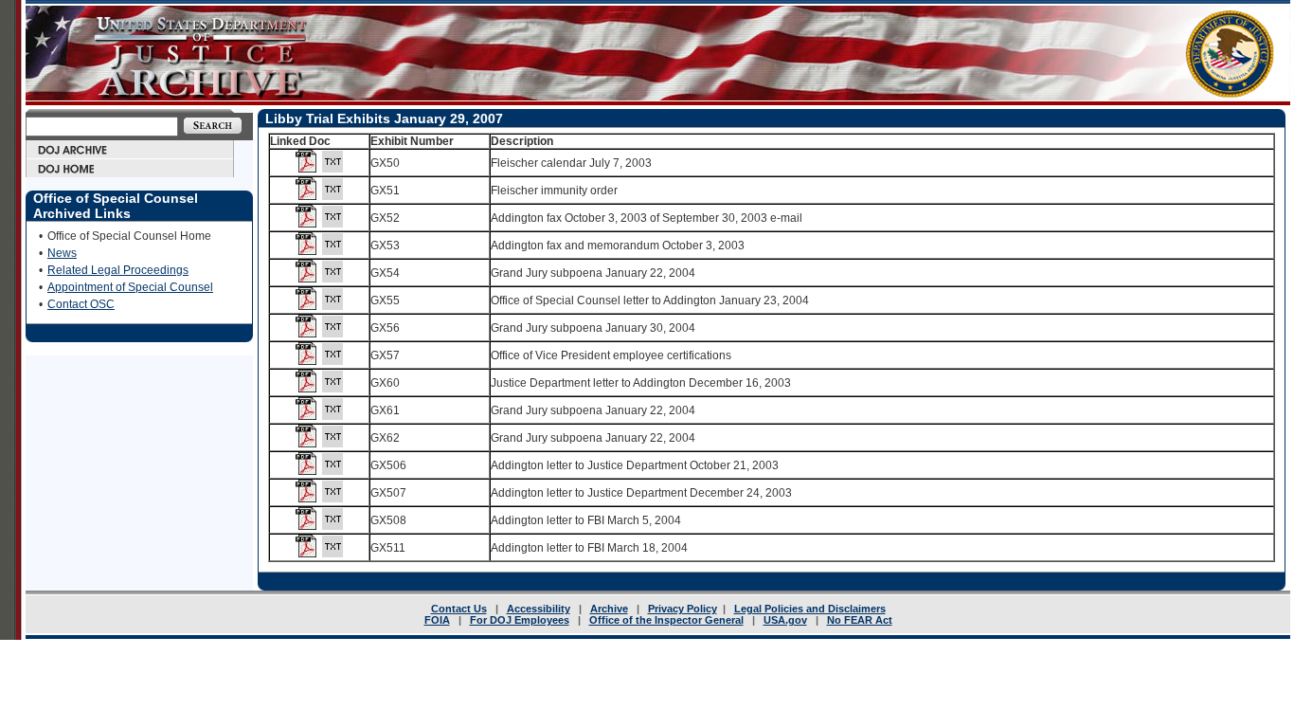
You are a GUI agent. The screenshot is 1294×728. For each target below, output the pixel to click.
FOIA (437, 620)
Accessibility (538, 608)
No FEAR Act (859, 620)
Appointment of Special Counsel (130, 287)
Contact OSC (81, 304)
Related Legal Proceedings (118, 270)
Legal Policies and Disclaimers (810, 608)
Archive (609, 608)
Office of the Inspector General (666, 620)
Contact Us (459, 608)
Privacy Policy (682, 608)
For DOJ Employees (519, 620)
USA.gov (785, 620)
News (62, 253)
